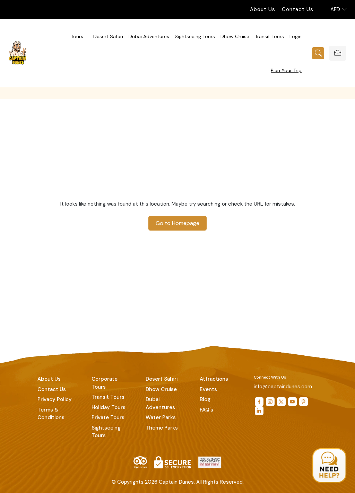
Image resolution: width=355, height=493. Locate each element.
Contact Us (297, 9)
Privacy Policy (54, 399)
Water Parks (161, 417)
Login (295, 36)
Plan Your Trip (286, 70)
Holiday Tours (108, 407)
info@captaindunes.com (283, 386)
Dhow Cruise (234, 36)
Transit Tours (269, 36)
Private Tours (108, 417)
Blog (205, 399)
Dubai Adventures (149, 36)
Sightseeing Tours (195, 36)
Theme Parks (162, 428)
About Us (262, 9)
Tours (77, 36)
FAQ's (206, 410)
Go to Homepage (177, 223)
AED (335, 9)
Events (208, 389)
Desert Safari (108, 36)
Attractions (214, 379)
